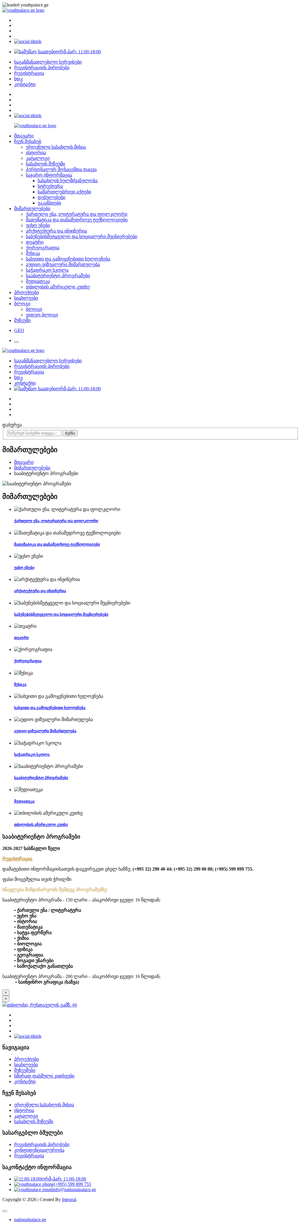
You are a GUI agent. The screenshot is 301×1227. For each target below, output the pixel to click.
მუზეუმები (24, 1070)
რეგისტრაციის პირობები (41, 67)
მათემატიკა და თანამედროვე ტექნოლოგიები (77, 219)
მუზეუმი (22, 320)
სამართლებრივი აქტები (64, 191)
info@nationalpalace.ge (74, 1189)
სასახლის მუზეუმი (45, 163)
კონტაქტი (25, 84)
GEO (19, 330)
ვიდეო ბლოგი (42, 314)
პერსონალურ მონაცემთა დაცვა (61, 169)
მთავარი (24, 135)
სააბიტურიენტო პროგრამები (58, 275)
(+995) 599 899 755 (72, 1184)
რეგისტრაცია (29, 73)
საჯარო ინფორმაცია (49, 174)
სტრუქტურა (50, 186)
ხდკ (18, 78)
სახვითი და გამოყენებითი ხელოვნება (68, 258)
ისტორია (36, 152)
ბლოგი (22, 303)
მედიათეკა (38, 281)
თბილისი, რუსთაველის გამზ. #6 (42, 1004)
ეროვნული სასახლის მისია (56, 147)
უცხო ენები (38, 225)
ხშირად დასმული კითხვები (44, 1075)
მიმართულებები (32, 208)
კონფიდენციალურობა (39, 1150)
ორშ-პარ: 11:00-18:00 (78, 51)
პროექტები (26, 292)
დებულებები (51, 197)
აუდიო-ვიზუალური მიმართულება (63, 264)
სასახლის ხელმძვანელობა (68, 180)
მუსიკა (33, 253)
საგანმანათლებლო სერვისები (48, 61)
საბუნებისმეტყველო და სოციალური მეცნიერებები (81, 236)
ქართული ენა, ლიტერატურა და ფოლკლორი (76, 214)
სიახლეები (26, 297)
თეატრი (35, 242)
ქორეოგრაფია (42, 247)
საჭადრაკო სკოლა (47, 270)
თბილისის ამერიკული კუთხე (58, 286)
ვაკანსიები (49, 202)
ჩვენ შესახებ (27, 141)
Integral (69, 1199)
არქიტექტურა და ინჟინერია (56, 230)
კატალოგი (38, 158)
